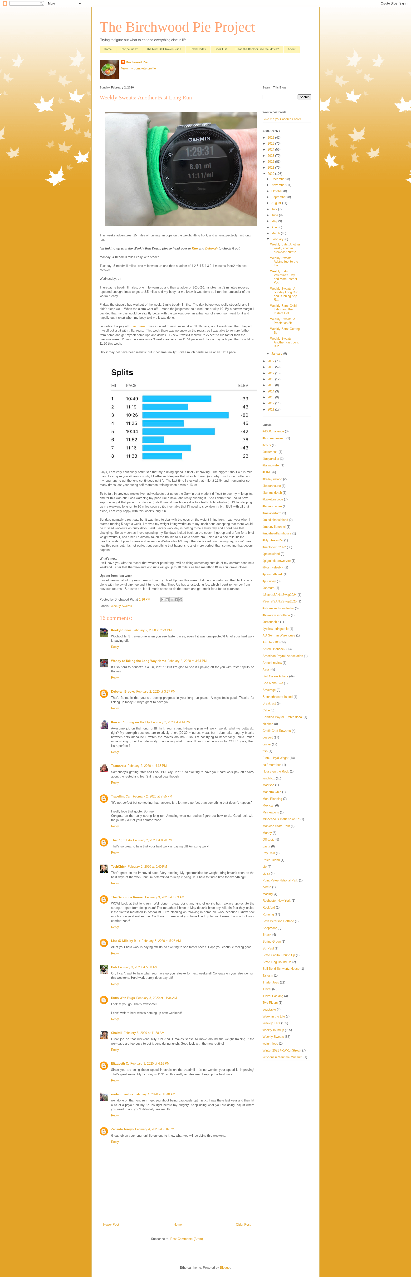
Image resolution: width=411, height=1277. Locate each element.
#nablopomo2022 (274, 547)
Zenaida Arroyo (122, 1129)
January (277, 353)
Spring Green (272, 941)
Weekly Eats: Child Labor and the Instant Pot (283, 309)
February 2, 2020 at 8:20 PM (152, 840)
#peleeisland (271, 554)
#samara (268, 588)
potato (267, 887)
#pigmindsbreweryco (277, 561)
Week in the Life (274, 1016)
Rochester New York (277, 900)
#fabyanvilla (271, 458)
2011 (271, 409)
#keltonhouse (272, 486)
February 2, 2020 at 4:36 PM (147, 766)
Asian (266, 669)
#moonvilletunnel (274, 526)
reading (268, 894)
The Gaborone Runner (127, 897)
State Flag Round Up (277, 962)
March (276, 233)
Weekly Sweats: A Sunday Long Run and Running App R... (284, 294)
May (274, 221)
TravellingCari (121, 796)
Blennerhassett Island (278, 697)
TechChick (118, 866)
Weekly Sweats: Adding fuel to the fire (284, 261)
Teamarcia (118, 766)
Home (108, 49)
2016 (271, 379)
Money (267, 833)
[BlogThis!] (167, 599)
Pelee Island (271, 860)
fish (265, 751)
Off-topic (268, 839)
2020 (271, 174)
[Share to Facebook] (176, 599)
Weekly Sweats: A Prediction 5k (282, 321)
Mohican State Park (276, 826)
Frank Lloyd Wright (276, 758)
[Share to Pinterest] (180, 599)
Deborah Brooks (123, 691)
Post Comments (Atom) (186, 1239)
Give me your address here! (282, 119)
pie (265, 866)
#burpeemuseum (274, 438)
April (275, 227)
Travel (267, 989)
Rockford (269, 907)
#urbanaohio (271, 622)
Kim (195, 248)
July (274, 209)
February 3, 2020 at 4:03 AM (164, 897)
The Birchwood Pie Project (177, 27)
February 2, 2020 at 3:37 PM (156, 691)
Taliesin (268, 975)
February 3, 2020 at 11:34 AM (156, 998)
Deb (114, 967)
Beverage (269, 690)
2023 (271, 155)
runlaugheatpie (122, 1094)
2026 (271, 137)
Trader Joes (271, 982)
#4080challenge (273, 431)
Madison (268, 785)
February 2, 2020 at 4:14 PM (171, 722)
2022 (271, 161)
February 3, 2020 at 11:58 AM (144, 1033)
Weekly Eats (271, 1023)
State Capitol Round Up (279, 955)
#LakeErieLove (273, 499)
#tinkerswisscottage (276, 615)
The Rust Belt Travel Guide (164, 49)
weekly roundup (273, 1030)
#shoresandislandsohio (278, 608)
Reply (115, 647)
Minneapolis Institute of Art (281, 819)
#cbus (267, 445)
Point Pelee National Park (280, 880)
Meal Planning (272, 799)
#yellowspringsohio (276, 629)
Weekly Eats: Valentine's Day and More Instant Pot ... (283, 276)
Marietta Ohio (272, 792)
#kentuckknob (272, 492)
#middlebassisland (275, 520)
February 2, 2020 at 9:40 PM (147, 866)
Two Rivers (270, 1002)
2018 (271, 367)
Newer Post (111, 1224)
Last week (139, 326)
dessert (268, 737)
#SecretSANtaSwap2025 (280, 601)
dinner (267, 744)
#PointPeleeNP (273, 567)
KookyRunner (121, 630)
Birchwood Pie (136, 62)
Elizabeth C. (120, 1063)
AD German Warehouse (279, 635)
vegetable (269, 1009)
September (279, 197)
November (278, 185)
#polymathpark (273, 574)
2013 (271, 397)
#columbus (270, 452)
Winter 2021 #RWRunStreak (282, 1050)
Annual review (272, 663)
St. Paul (268, 948)
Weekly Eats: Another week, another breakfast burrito (285, 248)
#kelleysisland (272, 479)
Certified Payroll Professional (283, 717)
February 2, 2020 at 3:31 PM (187, 661)
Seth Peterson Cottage (278, 921)
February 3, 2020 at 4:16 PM (150, 1063)
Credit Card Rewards (277, 731)
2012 (271, 403)
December (278, 179)
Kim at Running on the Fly (130, 722)
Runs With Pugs (123, 998)
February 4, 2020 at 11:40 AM (155, 1094)
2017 (271, 373)
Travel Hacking (273, 996)
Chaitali (116, 1033)
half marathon (272, 765)
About (291, 49)
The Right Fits (121, 840)
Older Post (243, 1224)
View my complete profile (138, 68)
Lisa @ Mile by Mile (125, 941)
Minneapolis (271, 812)
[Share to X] (171, 599)
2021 (271, 167)
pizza (266, 873)
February (277, 239)
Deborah (211, 248)
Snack (267, 934)
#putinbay (269, 581)
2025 (271, 143)
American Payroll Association (283, 656)
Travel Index (198, 49)
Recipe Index (129, 49)
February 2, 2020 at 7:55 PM (152, 796)
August (276, 203)
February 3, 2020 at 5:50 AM (137, 967)
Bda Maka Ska (273, 683)
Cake (266, 710)
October (277, 191)
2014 (271, 391)
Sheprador (270, 928)
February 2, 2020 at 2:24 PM (152, 630)
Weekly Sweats (121, 606)
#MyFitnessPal (273, 540)
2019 (271, 361)
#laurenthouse (272, 506)
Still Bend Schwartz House (281, 968)
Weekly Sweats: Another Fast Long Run (284, 342)
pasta (266, 846)
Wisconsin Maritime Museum (283, 1057)
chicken (268, 724)
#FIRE (267, 472)
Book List (221, 49)
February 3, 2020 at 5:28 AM (161, 941)
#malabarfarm (272, 513)
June (275, 215)
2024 (271, 149)
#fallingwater (271, 465)
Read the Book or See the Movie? (257, 49)
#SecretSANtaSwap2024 (280, 595)
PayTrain (269, 853)
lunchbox (269, 778)
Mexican (268, 805)
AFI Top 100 (271, 642)
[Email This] (162, 599)
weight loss (270, 1043)
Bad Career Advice (275, 676)
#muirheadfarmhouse (277, 533)
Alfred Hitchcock (274, 649)
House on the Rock (276, 771)
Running (268, 914)
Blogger (225, 1267)
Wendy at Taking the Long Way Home (138, 661)
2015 (271, 385)
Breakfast (269, 703)
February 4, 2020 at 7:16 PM (154, 1129)
